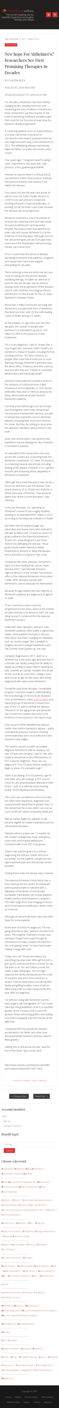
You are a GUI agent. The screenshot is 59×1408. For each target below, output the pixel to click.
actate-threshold (11, 1292)
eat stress (29, 1270)
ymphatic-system (11, 1297)
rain (42, 1186)
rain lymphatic (9, 1191)
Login (4, 1116)
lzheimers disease (12, 1173)
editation (7, 1305)
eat (53, 1265)
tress (42, 1356)
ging (28, 1168)
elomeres (7, 1365)
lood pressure (10, 1186)
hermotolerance (43, 1369)
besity (6, 1331)
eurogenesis (9, 1323)
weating (52, 1356)
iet (30, 1222)
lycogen (27, 1257)
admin (36, 39)
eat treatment (46, 1270)
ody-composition (28, 1186)
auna (5, 1356)
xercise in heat (21, 1236)
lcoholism (37, 1168)
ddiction (19, 1168)
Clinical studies (10, 45)
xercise (7, 1236)
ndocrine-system (11, 1231)
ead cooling (8, 1265)
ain (4, 1340)
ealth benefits (25, 1265)
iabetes (21, 1222)
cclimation (7, 1168)
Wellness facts (13, 1402)
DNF (4, 1181)
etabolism (31, 1305)
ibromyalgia (17, 1244)
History (27, 1402)
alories (6, 1200)
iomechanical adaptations (22, 1181)
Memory (43, 1080)
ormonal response (18, 1275)
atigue (5, 1244)
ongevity (39, 1292)
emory (18, 1305)
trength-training (27, 1356)
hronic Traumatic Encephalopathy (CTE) (22, 1209)
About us (48, 1402)
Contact (36, 1402)
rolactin (12, 1340)
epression (8, 1222)
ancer (16, 1200)
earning (27, 1292)
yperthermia (47, 1275)
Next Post (42, 1097)
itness (30, 1244)
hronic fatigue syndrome (32, 1204)
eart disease (41, 1265)
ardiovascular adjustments (37, 1200)
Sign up (7, 1120)
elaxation (26, 1348)
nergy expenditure (45, 1231)
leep (13, 1356)
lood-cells (43, 1181)
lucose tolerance (11, 1257)
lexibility (41, 1244)
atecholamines (10, 1204)
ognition (50, 1209)
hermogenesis (44, 1365)
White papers (47, 1397)
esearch (37, 1348)
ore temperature (11, 1214)
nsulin (5, 1284)
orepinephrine (26, 1323)
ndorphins (29, 1231)
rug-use (40, 1222)
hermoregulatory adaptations (17, 1369)
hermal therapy (24, 1365)
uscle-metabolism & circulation (39, 1310)
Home (8, 1397)
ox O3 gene (8, 1249)
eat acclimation (11, 1270)
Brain (34, 1080)
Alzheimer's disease (21, 1080)
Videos (18, 1397)
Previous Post (21, 1097)
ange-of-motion (10, 1348)
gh (4, 1275)
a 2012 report (41, 699)
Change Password (12, 1125)
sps (34, 1275)
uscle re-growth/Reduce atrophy (19, 1315)
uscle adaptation (11, 1310)
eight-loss (8, 1378)
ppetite (27, 1173)
